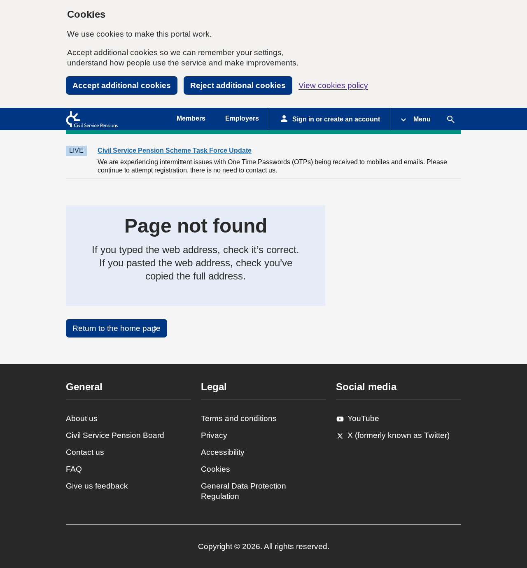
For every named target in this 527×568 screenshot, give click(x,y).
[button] (415, 119)
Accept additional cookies (121, 85)
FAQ (74, 469)
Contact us (85, 452)
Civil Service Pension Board (115, 435)
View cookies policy (333, 85)
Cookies (215, 469)
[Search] (451, 119)
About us (82, 418)
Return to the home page (116, 328)
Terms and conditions (239, 418)
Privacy (214, 435)
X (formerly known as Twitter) (398, 435)
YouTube (363, 418)
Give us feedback (97, 486)
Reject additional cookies (238, 85)
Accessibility (223, 452)
